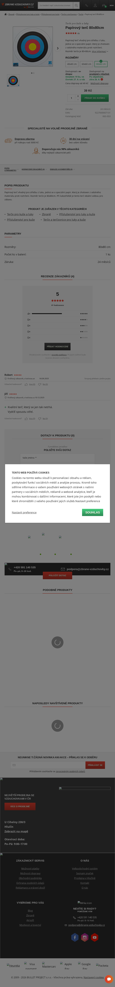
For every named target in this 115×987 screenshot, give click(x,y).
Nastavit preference (24, 512)
